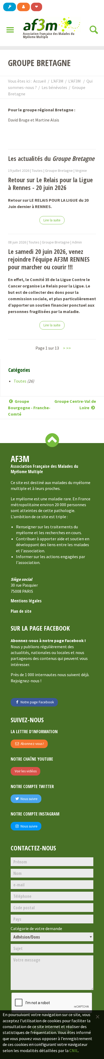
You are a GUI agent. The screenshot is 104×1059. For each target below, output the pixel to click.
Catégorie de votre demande (36, 928)
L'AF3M (57, 81)
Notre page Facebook (37, 702)
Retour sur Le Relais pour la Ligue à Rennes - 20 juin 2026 (50, 183)
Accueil (39, 81)
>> (68, 348)
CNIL (73, 1050)
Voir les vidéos (26, 771)
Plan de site (21, 611)
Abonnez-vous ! (32, 743)
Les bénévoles (54, 87)
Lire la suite (52, 220)
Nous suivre (29, 799)
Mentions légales (26, 601)
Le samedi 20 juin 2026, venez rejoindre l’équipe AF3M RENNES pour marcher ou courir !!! (49, 259)
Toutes (20, 381)
